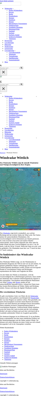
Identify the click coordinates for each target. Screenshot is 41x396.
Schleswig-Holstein (15, 37)
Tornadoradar (13, 56)
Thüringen (12, 39)
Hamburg (12, 20)
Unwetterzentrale (14, 52)
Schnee (9, 282)
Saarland (12, 31)
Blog (6, 62)
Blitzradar (8, 45)
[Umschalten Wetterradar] (36, 96)
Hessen (11, 22)
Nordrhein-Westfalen (16, 27)
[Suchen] (1, 66)
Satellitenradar (13, 58)
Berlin (11, 14)
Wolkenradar (9, 46)
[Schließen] (3, 72)
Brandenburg (13, 16)
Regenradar (8, 41)
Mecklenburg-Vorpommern (18, 23)
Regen (18, 282)
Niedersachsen (14, 25)
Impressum (3, 374)
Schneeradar (9, 48)
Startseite (2, 152)
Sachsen (11, 33)
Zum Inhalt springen (6, 1)
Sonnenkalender (14, 60)
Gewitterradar (9, 43)
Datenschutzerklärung (7, 377)
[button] (13, 9)
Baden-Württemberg (15, 10)
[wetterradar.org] (10, 5)
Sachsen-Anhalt (14, 35)
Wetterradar (34, 296)
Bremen (11, 18)
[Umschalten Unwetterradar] (36, 138)
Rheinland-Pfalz (14, 29)
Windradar (12, 54)
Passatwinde (35, 298)
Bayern (11, 12)
